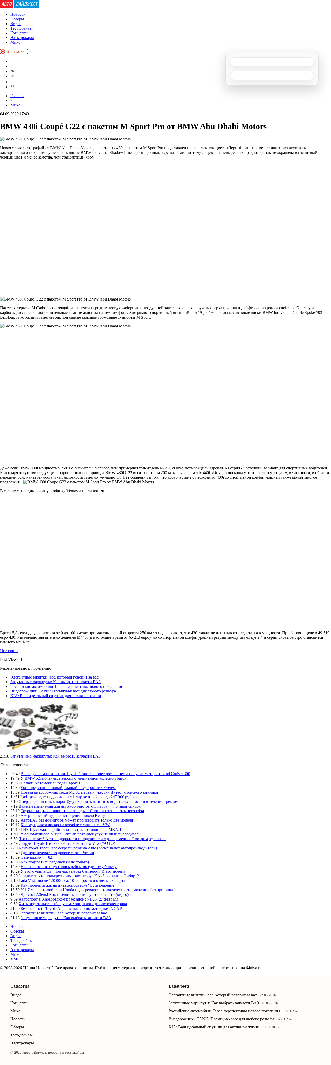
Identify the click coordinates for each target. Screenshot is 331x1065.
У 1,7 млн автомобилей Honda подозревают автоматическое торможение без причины (97, 890)
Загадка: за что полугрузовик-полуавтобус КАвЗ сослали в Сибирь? (79, 876)
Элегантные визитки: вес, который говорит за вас (54, 677)
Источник (9, 651)
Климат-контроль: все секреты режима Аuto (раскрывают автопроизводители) (88, 848)
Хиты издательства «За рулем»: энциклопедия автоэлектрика (73, 904)
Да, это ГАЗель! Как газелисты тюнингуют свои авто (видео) (75, 894)
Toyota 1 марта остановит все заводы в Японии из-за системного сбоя (82, 811)
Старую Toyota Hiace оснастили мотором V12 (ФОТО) (67, 843)
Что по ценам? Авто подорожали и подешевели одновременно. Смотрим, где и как (92, 839)
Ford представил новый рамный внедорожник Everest (68, 787)
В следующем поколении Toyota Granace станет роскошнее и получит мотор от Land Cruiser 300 (105, 773)
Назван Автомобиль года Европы (50, 783)
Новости (18, 14)
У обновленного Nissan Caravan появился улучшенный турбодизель (80, 834)
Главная (17, 95)
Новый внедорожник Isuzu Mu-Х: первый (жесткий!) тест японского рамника (89, 792)
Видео (15, 23)
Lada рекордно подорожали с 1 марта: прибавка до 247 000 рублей (79, 797)
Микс (15, 42)
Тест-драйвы (21, 28)
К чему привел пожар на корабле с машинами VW (65, 825)
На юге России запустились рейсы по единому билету (69, 866)
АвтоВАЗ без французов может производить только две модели (77, 820)
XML (15, 959)
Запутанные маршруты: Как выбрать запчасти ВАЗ (55, 682)
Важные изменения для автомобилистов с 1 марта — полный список (80, 806)
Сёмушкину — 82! (37, 857)
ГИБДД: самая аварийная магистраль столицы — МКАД (71, 829)
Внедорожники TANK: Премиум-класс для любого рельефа (63, 691)
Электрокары (22, 37)
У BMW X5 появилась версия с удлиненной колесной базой (74, 778)
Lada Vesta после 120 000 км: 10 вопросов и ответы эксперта (72, 880)
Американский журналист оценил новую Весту (63, 815)
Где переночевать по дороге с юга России (57, 852)
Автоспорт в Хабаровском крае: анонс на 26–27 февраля (68, 899)
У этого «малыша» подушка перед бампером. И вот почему (73, 871)
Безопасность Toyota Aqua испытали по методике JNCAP (71, 908)
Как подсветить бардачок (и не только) (55, 862)
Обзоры (17, 19)
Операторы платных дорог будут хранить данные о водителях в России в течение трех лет (99, 801)
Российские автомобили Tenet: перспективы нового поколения (66, 686)
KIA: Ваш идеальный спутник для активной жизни (55, 695)
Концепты (19, 33)
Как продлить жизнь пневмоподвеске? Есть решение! (68, 885)
